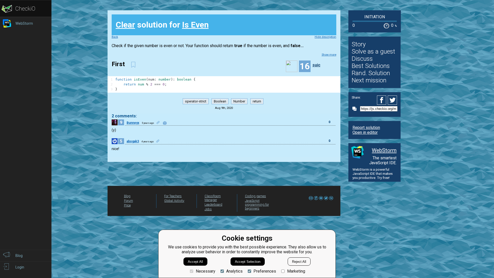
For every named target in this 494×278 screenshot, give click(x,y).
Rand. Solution (371, 73)
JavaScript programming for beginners (257, 204)
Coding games (255, 196)
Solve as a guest (373, 51)
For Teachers (173, 196)
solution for (162, 25)
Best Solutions (371, 66)
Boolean (220, 101)
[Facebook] (382, 100)
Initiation (374, 16)
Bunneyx (133, 123)
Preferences (264, 271)
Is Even (195, 25)
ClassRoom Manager (213, 198)
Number (239, 101)
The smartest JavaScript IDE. (382, 160)
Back (115, 37)
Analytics (234, 271)
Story (359, 44)
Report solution (366, 127)
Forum (128, 201)
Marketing (296, 271)
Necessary (205, 271)
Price (127, 205)
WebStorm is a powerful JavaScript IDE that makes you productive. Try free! (372, 173)
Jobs (208, 209)
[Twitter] (393, 100)
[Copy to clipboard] (356, 108)
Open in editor (365, 132)
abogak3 (133, 141)
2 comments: (124, 116)
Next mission (369, 80)
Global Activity (174, 201)
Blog (127, 196)
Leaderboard (213, 204)
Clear (125, 25)
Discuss (362, 58)
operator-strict (195, 101)
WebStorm (384, 150)
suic (316, 65)
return (257, 101)
